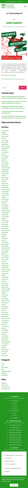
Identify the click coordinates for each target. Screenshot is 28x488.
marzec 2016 (4, 332)
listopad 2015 (4, 340)
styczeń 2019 (4, 283)
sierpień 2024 (4, 171)
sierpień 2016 (4, 322)
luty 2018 (3, 296)
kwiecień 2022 (5, 220)
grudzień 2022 (5, 207)
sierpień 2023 (4, 193)
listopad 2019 (4, 267)
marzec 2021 (4, 238)
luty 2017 (3, 310)
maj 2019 (3, 275)
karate (16, 79)
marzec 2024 (4, 179)
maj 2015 (3, 347)
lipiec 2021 (4, 234)
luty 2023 (3, 203)
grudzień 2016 (5, 314)
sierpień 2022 (4, 214)
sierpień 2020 (4, 252)
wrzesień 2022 (5, 212)
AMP (14, 19)
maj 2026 (3, 132)
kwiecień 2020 (5, 257)
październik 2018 (5, 289)
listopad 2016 (4, 316)
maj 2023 (3, 197)
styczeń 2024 (4, 183)
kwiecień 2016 (5, 330)
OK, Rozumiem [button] (14, 485)
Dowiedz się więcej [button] (6, 481)
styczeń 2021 (4, 242)
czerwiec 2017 (5, 302)
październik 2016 (5, 318)
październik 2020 (5, 248)
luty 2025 (3, 160)
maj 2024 (3, 175)
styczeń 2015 (4, 355)
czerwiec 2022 (5, 216)
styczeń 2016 (4, 336)
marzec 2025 (4, 158)
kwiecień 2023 (5, 199)
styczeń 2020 (4, 263)
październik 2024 (5, 167)
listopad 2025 (4, 144)
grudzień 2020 (5, 244)
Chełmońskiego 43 (10, 79)
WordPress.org (5, 389)
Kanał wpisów (4, 385)
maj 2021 (3, 236)
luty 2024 (3, 181)
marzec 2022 (4, 222)
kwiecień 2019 (5, 277)
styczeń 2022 (4, 224)
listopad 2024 (4, 165)
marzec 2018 (4, 295)
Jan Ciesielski (11, 26)
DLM (2, 369)
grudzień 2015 (5, 338)
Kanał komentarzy (6, 387)
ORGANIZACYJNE (6, 371)
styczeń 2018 (4, 298)
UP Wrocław (21, 79)
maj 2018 (3, 293)
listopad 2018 (4, 287)
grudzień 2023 (5, 185)
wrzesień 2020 (5, 250)
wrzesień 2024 (5, 169)
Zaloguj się (4, 383)
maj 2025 (3, 154)
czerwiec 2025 (5, 152)
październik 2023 (5, 189)
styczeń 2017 (4, 312)
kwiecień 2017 (5, 306)
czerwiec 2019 (5, 273)
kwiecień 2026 (5, 134)
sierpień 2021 (4, 232)
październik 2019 (5, 269)
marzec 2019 (4, 279)
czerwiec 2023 (5, 195)
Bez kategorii (4, 367)
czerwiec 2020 (5, 255)
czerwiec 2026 (5, 130)
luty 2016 (3, 334)
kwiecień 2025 (5, 156)
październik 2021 (5, 230)
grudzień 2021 (5, 226)
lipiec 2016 (4, 324)
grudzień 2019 (5, 265)
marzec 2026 (4, 136)
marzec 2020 (4, 259)
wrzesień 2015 (5, 343)
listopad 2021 (4, 228)
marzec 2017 (4, 308)
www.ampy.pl (12, 75)
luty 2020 (3, 261)
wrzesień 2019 (5, 271)
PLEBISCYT (4, 373)
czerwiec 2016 (5, 326)
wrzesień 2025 (5, 148)
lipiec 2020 (4, 253)
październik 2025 (5, 146)
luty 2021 (3, 240)
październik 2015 (5, 341)
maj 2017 (3, 304)
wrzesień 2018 (5, 291)
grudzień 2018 (5, 285)
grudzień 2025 (5, 142)
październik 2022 (5, 210)
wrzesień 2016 (5, 320)
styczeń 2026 (4, 140)
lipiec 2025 (4, 150)
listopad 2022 (4, 208)
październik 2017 (5, 300)
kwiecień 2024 (5, 177)
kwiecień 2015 (5, 349)
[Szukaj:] (9, 88)
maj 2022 (3, 218)
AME (2, 363)
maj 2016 (3, 328)
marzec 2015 (4, 351)
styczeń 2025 (4, 162)
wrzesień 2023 (5, 191)
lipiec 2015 (4, 345)
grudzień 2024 (5, 164)
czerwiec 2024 (5, 173)
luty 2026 (3, 138)
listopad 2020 (4, 246)
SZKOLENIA (4, 375)
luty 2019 (3, 281)
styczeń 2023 (4, 205)
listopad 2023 (4, 187)
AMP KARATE (14, 22)
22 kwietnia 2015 (21, 26)
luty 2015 (3, 353)
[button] (25, 6)
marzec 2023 (4, 201)
